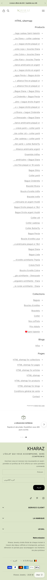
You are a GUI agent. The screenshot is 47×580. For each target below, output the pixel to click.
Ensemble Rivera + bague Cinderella (23, 112)
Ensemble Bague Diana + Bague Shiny (22, 91)
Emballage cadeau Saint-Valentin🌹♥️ (22, 33)
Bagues (36, 300)
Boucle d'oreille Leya (30, 238)
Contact (36, 396)
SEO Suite (42, 405)
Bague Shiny (34, 170)
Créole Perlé (34, 265)
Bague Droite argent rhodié (27, 212)
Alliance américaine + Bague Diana (24, 159)
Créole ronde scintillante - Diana (25, 286)
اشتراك (39, 487)
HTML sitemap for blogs (29, 386)
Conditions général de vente (27, 391)
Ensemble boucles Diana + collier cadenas (20, 38)
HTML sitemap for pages (28, 365)
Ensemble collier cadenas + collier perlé (21, 138)
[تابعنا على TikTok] (31, 498)
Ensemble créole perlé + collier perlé (23, 128)
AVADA (36, 405)
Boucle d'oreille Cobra (30, 270)
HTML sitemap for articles (28, 370)
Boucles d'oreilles (32, 305)
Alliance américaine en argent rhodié (23, 202)
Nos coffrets (34, 321)
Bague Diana (34, 249)
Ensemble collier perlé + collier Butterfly (21, 144)
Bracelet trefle (33, 196)
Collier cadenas (33, 223)
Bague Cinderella (32, 181)
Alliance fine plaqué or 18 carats (25, 165)
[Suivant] (43, 424)
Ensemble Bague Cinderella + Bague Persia (20, 96)
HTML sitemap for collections (26, 359)
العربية (15, 561)
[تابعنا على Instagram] (43, 498)
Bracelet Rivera (33, 186)
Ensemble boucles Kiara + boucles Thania (21, 59)
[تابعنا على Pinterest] (37, 498)
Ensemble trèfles (32, 154)
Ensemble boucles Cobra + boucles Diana (21, 54)
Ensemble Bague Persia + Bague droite (22, 75)
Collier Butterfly (32, 228)
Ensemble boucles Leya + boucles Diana (21, 49)
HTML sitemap (33, 375)
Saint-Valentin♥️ (32, 331)
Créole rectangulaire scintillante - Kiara (22, 281)
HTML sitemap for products (27, 380)
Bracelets (35, 310)
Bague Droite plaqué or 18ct (27, 207)
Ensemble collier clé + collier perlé (24, 133)
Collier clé (35, 217)
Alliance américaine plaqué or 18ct (24, 244)
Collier (37, 316)
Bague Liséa (34, 254)
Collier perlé (34, 175)
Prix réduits (35, 326)
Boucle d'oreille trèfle (30, 191)
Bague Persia (34, 233)
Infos (37, 345)
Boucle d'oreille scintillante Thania (24, 260)
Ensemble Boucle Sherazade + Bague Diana (20, 117)
